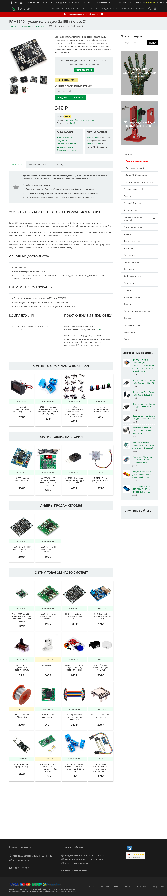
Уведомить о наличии (70, 97)
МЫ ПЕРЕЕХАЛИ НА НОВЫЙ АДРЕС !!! (83, 14)
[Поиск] (149, 8)
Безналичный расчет (66, 144)
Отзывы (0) (57, 164)
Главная (13, 26)
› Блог (115, 886)
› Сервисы (125, 886)
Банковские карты (65, 147)
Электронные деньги (66, 150)
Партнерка (136, 2)
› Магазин (105, 886)
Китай (72, 123)
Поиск (152, 42)
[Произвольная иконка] (21, 2)
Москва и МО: (93, 137)
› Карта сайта (93, 886)
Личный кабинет (106, 2)
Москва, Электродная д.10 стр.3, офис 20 (32, 855)
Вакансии (150, 2)
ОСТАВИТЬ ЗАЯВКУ (84, 70)
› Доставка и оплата (141, 886)
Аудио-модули (41, 26)
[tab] (17, 164)
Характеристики (37, 164)
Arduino (99, 329)
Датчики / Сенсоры (26, 26)
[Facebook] (11, 2)
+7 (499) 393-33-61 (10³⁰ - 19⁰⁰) (41, 2)
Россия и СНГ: (93, 144)
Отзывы (163, 2)
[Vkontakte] (16, 2)
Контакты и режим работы (75, 870)
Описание (17, 164)
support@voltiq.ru (65, 2)
